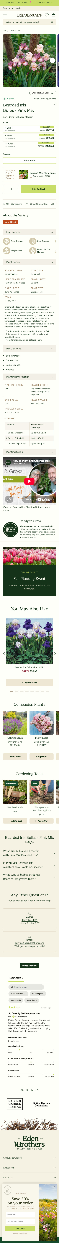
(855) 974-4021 (29, 920)
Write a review (29, 965)
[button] (5, 15)
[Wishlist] (47, 15)
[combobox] (29, 22)
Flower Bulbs (14, 31)
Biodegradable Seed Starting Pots (41, 809)
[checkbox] (15, 1000)
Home (5, 31)
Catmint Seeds (15, 738)
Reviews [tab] (16, 978)
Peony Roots (41, 738)
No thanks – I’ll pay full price (20, 1233)
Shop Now (15, 756)
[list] (29, 920)
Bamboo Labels (15, 807)
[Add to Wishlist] (55, 104)
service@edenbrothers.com (29, 942)
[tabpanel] (29, 1031)
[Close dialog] (54, 1186)
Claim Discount (20, 1228)
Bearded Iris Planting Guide (27, 507)
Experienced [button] (13, 1041)
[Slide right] (52, 60)
